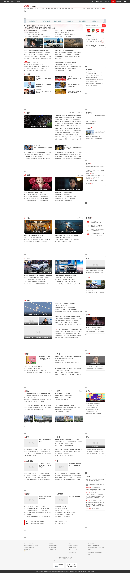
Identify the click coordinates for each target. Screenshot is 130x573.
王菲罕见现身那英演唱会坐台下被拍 (63, 192)
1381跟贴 (97, 508)
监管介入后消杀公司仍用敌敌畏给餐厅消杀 (65, 50)
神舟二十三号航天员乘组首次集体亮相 (64, 445)
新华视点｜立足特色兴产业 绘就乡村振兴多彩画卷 (67, 439)
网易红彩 (99, 8)
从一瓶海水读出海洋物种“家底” (62, 453)
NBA (70, 112)
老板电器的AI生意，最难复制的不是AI (33, 409)
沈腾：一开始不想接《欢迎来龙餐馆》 (33, 192)
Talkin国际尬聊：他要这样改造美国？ (64, 358)
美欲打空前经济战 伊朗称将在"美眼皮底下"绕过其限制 (37, 52)
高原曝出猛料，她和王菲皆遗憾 (62, 194)
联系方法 (60, 571)
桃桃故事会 (89, 69)
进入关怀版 (18, 1)
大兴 (65, 422)
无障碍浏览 (13, 1)
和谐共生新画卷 (58, 58)
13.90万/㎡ (81, 422)
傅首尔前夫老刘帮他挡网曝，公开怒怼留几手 (35, 194)
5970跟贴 (96, 492)
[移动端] (92, 1)
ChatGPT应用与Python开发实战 (93, 403)
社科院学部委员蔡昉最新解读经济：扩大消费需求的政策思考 (97, 234)
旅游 (28, 494)
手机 (56, 329)
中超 (76, 112)
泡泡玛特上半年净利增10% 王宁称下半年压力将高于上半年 (98, 226)
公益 (87, 278)
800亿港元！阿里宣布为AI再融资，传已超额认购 (66, 320)
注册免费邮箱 (118, 1)
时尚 (28, 354)
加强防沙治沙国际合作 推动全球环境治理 (65, 34)
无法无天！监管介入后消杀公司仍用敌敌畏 (95, 166)
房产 (55, 8)
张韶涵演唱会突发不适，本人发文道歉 (67, 68)
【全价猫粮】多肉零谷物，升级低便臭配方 (95, 453)
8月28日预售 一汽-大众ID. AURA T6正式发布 (65, 281)
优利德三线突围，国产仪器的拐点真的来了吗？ (35, 241)
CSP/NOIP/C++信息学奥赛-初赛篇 (93, 413)
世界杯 (31, 8)
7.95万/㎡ (62, 422)
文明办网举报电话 (52, 550)
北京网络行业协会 (71, 543)
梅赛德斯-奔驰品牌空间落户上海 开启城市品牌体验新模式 (38, 275)
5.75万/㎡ (71, 422)
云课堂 (88, 391)
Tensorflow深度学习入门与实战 (92, 407)
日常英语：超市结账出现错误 (62, 370)
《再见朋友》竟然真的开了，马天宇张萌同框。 (66, 198)
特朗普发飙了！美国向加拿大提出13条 (33, 235)
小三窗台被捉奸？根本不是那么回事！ (43, 79)
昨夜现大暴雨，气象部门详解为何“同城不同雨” (35, 70)
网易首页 (4, 1)
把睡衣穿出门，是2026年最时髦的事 (33, 366)
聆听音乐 (55, 20)
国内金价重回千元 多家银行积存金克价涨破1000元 (36, 54)
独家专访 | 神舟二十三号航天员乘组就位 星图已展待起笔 (68, 441)
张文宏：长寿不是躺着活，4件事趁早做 (94, 270)
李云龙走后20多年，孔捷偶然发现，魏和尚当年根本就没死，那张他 (95, 84)
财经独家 (88, 218)
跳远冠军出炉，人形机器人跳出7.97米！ (34, 64)
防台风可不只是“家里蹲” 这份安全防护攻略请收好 (36, 32)
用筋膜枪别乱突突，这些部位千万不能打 (94, 272)
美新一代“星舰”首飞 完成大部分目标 (64, 443)
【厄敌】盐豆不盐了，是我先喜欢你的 (64, 514)
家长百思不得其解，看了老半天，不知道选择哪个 (67, 362)
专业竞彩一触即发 (95, 21)
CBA (73, 112)
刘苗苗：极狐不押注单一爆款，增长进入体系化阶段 (67, 283)
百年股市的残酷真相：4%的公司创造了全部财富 (66, 235)
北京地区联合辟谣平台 (72, 547)
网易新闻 (30, 5)
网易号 (72, 8)
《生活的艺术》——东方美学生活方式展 (94, 366)
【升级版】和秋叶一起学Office (92, 411)
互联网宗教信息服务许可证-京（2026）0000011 (95, 553)
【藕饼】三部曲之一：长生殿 (62, 510)
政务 (69, 8)
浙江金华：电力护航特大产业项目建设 (64, 455)
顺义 (44, 422)
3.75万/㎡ (50, 422)
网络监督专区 (101, 5)
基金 (81, 218)
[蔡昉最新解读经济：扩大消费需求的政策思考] (29, 85)
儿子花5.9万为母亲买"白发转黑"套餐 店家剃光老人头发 (68, 52)
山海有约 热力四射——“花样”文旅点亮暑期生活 (35, 506)
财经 (38, 8)
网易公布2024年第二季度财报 (37, 521)
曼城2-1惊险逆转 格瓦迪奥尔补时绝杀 (43, 147)
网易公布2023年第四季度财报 (37, 523)
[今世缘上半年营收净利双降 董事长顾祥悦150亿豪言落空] (60, 91)
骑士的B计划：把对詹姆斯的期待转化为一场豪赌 (73, 148)
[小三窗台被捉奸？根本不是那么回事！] (29, 78)
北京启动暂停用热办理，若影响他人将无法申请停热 (67, 407)
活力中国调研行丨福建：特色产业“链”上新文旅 (35, 34)
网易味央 (92, 8)
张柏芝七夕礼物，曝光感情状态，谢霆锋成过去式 (36, 196)
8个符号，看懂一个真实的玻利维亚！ (94, 138)
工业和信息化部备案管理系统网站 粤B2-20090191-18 (65, 557)
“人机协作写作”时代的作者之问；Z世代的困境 (66, 322)
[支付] (105, 1)
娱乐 (43, 8)
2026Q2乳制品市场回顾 (30, 455)
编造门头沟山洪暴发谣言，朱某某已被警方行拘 (35, 68)
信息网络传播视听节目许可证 (93, 550)
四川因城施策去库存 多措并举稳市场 (63, 409)
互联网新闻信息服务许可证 (29, 547)
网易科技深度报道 (70, 21)
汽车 (60, 8)
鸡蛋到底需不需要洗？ (91, 123)
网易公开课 (89, 113)
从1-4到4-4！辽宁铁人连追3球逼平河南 (33, 156)
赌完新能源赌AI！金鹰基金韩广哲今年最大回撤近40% (97, 222)
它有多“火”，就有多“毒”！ (30, 397)
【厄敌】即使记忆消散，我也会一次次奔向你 (66, 512)
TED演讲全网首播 (32, 21)
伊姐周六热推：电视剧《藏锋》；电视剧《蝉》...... (36, 370)
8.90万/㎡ (31, 422)
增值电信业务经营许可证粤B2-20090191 (31, 543)
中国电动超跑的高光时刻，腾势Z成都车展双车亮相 (36, 277)
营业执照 (89, 549)
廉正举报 (88, 571)
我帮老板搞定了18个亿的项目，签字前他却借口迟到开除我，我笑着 (95, 76)
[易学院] (91, 45)
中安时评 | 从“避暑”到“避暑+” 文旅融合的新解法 (66, 30)
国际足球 (80, 112)
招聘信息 (64, 571)
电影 (78, 175)
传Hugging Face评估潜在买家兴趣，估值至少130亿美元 (68, 311)
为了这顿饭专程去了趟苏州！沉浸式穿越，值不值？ (36, 510)
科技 (40, 8)
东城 (74, 422)
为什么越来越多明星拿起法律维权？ (63, 200)
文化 (46, 8)
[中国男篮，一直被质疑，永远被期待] (60, 78)
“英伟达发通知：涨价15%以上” (62, 305)
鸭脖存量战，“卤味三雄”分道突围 (63, 241)
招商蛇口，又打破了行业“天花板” (63, 397)
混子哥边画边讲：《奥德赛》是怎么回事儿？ (100, 131)
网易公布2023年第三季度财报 (61, 523)
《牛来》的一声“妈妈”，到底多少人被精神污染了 (74, 85)
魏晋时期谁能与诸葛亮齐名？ (100, 116)
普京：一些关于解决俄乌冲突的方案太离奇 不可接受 (37, 50)
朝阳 (25, 422)
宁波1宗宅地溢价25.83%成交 (62, 411)
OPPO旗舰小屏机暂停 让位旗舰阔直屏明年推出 (66, 337)
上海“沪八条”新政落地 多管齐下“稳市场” (65, 405)
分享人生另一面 (94, 20)
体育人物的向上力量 (82, 21)
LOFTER (60, 494)
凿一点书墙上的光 (45, 20)
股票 (78, 218)
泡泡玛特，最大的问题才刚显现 (65, 62)
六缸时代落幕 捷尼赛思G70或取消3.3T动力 (34, 279)
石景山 (56, 422)
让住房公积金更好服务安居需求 (62, 393)
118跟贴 (99, 500)
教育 (52, 8)
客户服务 (68, 571)
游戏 (87, 315)
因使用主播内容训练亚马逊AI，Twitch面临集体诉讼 (67, 316)
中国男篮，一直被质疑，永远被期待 (74, 79)
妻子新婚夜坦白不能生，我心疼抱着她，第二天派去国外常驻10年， (95, 72)
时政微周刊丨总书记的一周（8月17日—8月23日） (38, 26)
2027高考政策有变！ (60, 360)
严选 (96, 8)
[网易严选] (101, 1)
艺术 (87, 354)
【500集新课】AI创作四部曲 (92, 405)
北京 (66, 8)
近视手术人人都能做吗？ (91, 121)
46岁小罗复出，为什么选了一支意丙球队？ (43, 92)
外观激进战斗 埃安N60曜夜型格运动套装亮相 (35, 281)
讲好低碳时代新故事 (82, 20)
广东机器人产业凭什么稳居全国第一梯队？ (34, 36)
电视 (81, 175)
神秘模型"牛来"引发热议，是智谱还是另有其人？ (66, 309)
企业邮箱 (88, 8)
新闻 (25, 8)
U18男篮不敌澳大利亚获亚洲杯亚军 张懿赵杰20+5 (67, 134)
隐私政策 (72, 571)
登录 (113, 1)
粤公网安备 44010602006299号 (32, 550)
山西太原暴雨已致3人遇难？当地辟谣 (94, 41)
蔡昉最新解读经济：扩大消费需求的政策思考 (43, 85)
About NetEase (51, 571)
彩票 (35, 8)
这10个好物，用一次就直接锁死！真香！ (34, 401)
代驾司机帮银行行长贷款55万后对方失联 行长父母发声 (37, 56)
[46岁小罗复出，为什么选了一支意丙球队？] (29, 91)
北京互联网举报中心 (53, 545)
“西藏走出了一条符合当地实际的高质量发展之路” (66, 36)
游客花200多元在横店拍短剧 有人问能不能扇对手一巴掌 (37, 58)
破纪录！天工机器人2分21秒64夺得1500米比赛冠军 (36, 66)
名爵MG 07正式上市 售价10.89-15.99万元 (65, 279)
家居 (57, 8)
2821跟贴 (98, 487)
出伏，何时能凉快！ (33, 62)
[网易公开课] (96, 1)
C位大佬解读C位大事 (70, 20)
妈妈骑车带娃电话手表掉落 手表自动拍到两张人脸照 (67, 56)
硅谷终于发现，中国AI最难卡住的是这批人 (65, 303)
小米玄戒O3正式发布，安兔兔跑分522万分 (65, 237)
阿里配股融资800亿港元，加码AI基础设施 (65, 307)
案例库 (50, 391)
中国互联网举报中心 (53, 547)
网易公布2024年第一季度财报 (61, 521)
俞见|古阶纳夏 (27, 514)
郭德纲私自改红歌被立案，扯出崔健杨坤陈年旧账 (36, 198)
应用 (8, 1)
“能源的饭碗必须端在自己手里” (31, 30)
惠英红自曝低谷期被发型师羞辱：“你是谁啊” (65, 196)
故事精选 (29, 461)
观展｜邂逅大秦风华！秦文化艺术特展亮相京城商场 (67, 479)
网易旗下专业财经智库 (33, 20)
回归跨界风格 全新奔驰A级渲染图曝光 (64, 277)
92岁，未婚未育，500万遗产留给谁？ (33, 368)
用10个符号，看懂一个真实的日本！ (94, 136)
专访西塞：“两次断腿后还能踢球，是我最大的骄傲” (67, 132)
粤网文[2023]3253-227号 (72, 549)
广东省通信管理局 (27, 549)
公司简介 (56, 571)
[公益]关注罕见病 (90, 290)
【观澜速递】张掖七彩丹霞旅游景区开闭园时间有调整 (37, 516)
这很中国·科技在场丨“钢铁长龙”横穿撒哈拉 (65, 32)
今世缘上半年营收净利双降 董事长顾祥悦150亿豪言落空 (74, 92)
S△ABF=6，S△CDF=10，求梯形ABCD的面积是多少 (68, 372)
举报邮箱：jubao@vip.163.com (93, 545)
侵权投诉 (92, 571)
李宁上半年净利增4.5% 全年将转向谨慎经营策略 (97, 230)
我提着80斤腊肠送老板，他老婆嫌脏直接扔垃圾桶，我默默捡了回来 (95, 80)
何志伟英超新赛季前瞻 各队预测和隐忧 (67, 66)
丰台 (34, 422)
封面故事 (43, 21)
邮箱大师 (84, 8)
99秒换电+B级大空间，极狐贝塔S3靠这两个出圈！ (36, 283)
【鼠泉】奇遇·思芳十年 (60, 506)
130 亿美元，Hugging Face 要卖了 (67, 70)
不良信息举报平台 (52, 549)
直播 (49, 8)
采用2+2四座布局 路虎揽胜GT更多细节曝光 (65, 275)
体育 (28, 8)
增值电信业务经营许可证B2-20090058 (31, 545)
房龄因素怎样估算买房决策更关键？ (63, 395)
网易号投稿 (101, 45)
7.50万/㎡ (41, 422)
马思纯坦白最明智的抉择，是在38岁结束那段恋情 (36, 200)
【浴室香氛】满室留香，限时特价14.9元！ (95, 449)
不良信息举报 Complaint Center (80, 571)
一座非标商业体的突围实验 (61, 399)
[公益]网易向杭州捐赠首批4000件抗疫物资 (95, 292)
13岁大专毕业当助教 (58, 21)
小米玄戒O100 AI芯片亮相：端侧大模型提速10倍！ (69, 329)
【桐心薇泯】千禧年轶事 (61, 508)
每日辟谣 (88, 35)
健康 (63, 8)
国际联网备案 (51, 543)
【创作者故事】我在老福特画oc (62, 516)
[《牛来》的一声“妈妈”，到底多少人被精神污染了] (60, 85)
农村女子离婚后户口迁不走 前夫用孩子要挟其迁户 (67, 54)
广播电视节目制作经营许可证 (73, 545)
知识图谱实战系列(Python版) (92, 409)
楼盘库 (81, 391)
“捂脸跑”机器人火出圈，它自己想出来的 (67, 64)
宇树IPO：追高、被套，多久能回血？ (33, 237)
